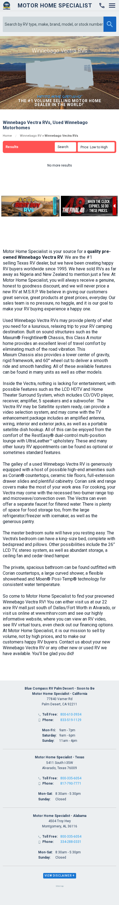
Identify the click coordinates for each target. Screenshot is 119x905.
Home (7, 136)
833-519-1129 (70, 720)
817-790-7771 (70, 783)
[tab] (59, 875)
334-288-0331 (70, 842)
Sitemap (60, 886)
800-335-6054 (70, 778)
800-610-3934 (70, 714)
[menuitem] (97, 147)
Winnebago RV (31, 136)
